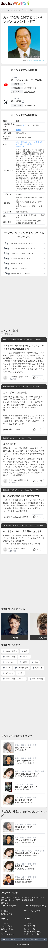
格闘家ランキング (9, 438)
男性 (22, 673)
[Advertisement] (24, 302)
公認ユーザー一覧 (31, 934)
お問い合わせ (6, 914)
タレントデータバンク (37, 60)
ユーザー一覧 (29, 929)
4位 (10, 551)
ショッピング (6, 926)
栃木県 (18, 130)
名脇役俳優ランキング (24, 879)
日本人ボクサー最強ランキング (14, 340)
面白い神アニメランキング (26, 787)
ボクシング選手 (37, 679)
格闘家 (24, 662)
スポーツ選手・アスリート (15, 679)
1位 (10, 379)
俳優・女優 (32, 745)
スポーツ (5, 931)
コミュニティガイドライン (35, 897)
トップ (3, 10)
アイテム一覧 (15, 10)
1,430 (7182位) (29, 92)
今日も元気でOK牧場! (24, 144)
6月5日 (24, 125)
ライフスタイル (7, 934)
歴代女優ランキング (23, 747)
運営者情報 (28, 900)
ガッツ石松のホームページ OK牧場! (29, 142)
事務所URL (20, 146)
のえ (10, 548)
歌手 (25, 651)
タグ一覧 (27, 923)
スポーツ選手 (10, 657)
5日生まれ (9, 673)
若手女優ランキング (23, 800)
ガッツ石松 (29, 10)
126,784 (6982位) (30, 88)
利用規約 (5, 911)
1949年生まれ (22, 668)
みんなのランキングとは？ (12, 897)
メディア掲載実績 (8, 906)
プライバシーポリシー (33, 911)
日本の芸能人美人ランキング (27, 774)
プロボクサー (10, 662)
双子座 (8, 668)
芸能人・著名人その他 (36, 771)
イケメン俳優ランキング (25, 761)
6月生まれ (39, 668)
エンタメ (18, 784)
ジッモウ (12, 377)
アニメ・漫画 (28, 784)
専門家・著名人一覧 (32, 931)
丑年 (36, 662)
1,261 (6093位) (29, 105)
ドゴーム (12, 480)
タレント (25, 657)
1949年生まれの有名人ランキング (15, 525)
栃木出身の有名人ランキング (13, 387)
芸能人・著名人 (11, 651)
